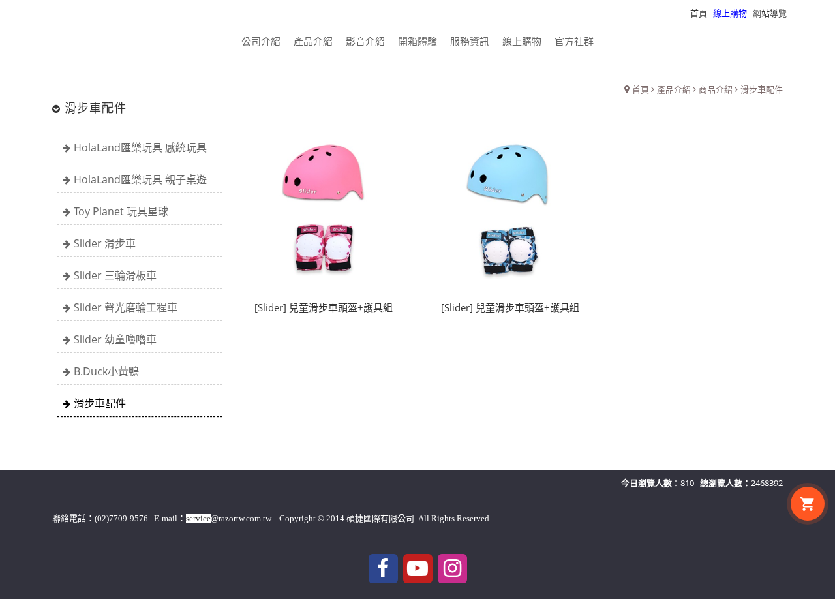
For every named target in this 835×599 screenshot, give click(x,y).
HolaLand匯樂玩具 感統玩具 (140, 147)
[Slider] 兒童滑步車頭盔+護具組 (323, 307)
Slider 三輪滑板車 (115, 275)
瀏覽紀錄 (810, 13)
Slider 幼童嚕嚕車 (115, 339)
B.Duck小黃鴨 (106, 371)
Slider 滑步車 (105, 243)
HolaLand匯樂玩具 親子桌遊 (140, 179)
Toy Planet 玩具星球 (121, 211)
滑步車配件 (100, 403)
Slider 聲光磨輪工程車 (125, 307)
